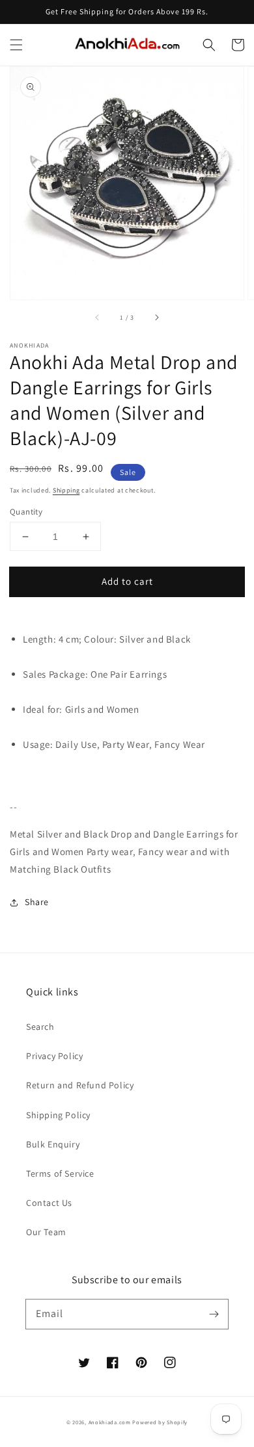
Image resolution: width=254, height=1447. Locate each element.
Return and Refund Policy (80, 1085)
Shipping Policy (58, 1115)
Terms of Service (60, 1173)
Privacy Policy (54, 1056)
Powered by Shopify (160, 1422)
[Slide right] (156, 317)
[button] (16, 45)
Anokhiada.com (110, 1422)
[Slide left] (97, 317)
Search (40, 1026)
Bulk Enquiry (52, 1144)
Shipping (66, 490)
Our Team (46, 1232)
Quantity (26, 511)
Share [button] (37, 902)
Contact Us (49, 1203)
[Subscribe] (213, 1314)
